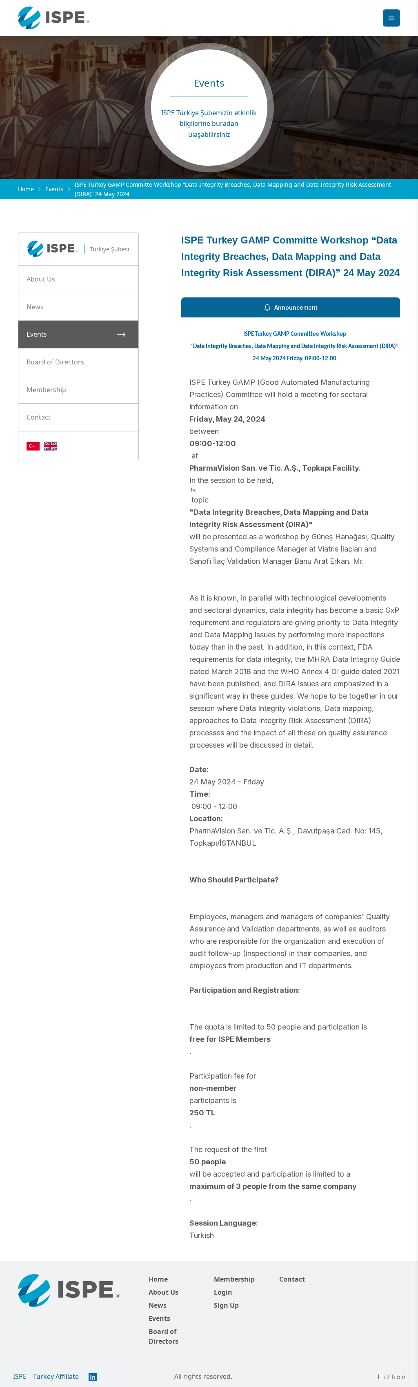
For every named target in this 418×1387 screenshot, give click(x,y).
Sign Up (226, 1305)
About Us (163, 1292)
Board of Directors (163, 1336)
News (158, 1305)
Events (54, 189)
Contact (292, 1279)
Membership (234, 1279)
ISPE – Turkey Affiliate (46, 1376)
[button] (78, 279)
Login (223, 1292)
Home (26, 189)
